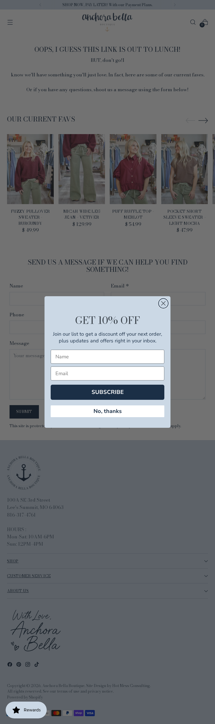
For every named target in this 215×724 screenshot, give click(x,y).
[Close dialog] (163, 303)
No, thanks (108, 411)
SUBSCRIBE (108, 392)
